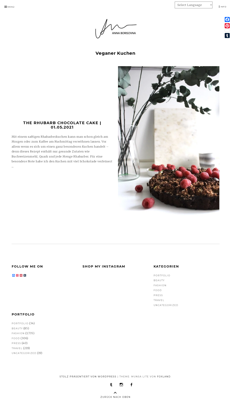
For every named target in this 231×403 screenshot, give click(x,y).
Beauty (159, 280)
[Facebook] (227, 19)
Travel (159, 300)
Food (158, 290)
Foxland (164, 376)
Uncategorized (166, 305)
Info (224, 7)
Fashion (160, 285)
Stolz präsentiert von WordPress (88, 376)
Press (158, 295)
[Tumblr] (227, 35)
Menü (11, 7)
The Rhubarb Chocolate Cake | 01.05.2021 (62, 125)
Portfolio (162, 275)
